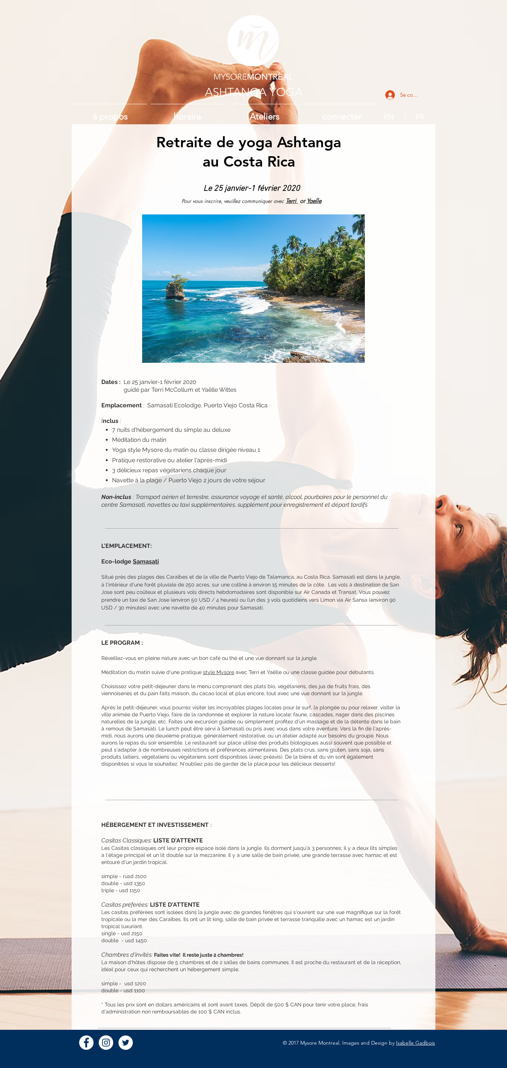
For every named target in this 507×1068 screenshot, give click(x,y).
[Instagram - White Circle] (106, 1042)
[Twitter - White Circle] (125, 1042)
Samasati (146, 561)
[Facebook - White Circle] (86, 1042)
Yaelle (314, 201)
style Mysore (218, 672)
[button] (110, 113)
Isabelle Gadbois (415, 1042)
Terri (292, 201)
